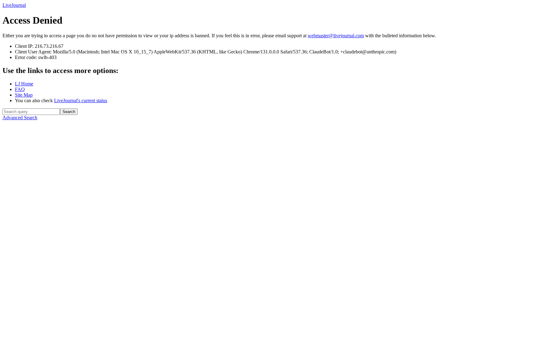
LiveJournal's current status (80, 100)
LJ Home (24, 83)
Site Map (24, 95)
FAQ (20, 89)
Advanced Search (19, 117)
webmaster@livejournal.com (336, 35)
